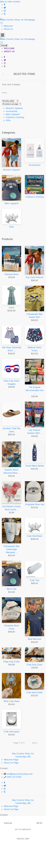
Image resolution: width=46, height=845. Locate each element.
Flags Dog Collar (11, 661)
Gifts (8, 120)
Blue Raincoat (34, 639)
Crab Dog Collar (34, 664)
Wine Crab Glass (12, 701)
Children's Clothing (15, 117)
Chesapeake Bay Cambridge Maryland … (11, 549)
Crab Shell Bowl (34, 536)
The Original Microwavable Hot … (34, 390)
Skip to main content (10, 1)
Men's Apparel (13, 114)
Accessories (11, 111)
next (34, 742)
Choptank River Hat (34, 504)
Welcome (8, 26)
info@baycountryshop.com (20, 774)
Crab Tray (34, 580)
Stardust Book (11, 274)
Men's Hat (11, 589)
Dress (11, 307)
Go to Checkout (23, 829)
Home (4, 93)
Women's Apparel (14, 108)
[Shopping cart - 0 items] (1, 22)
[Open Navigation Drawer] (2, 35)
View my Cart (23, 839)
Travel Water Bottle (34, 465)
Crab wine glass (11, 731)
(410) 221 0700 (14, 777)
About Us (8, 29)
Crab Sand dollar (34, 692)
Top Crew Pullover (34, 277)
